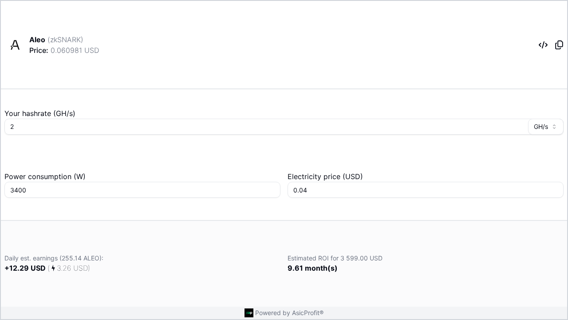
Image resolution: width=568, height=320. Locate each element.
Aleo (37, 39)
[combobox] (546, 127)
